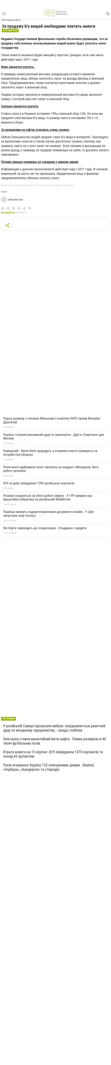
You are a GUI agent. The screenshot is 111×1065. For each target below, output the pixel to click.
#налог (4, 192)
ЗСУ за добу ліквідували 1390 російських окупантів (38, 483)
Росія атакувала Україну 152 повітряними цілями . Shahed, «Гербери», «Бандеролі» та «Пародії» (48, 767)
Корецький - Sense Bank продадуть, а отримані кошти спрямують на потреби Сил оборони (50, 453)
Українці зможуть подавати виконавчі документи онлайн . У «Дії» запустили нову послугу (48, 514)
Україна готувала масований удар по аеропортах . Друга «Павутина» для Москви (53, 436)
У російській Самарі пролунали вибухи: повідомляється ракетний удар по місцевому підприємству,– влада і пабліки (54, 728)
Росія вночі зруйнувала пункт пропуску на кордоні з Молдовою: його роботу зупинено (51, 469)
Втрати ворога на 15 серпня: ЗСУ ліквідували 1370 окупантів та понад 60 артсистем (53, 754)
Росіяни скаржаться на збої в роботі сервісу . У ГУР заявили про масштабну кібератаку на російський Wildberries (47, 497)
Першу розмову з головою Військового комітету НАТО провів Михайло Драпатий (51, 420)
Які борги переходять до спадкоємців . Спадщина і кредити (44, 528)
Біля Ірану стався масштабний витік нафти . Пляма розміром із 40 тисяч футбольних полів (54, 741)
